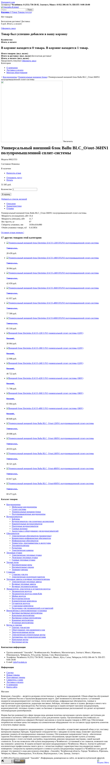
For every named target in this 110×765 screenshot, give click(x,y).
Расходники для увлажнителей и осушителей (32, 608)
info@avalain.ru (20, 662)
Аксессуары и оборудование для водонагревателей (35, 531)
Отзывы (10, 208)
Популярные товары (15, 677)
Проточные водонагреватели (25, 526)
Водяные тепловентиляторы (25, 586)
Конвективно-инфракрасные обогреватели (31, 538)
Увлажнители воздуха (22, 591)
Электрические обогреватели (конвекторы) (31, 536)
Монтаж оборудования (16, 72)
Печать (9, 180)
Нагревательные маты (22, 565)
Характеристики (14, 206)
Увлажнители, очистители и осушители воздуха (28, 589)
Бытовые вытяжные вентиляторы (27, 613)
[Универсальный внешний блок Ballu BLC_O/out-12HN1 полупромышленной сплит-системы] (50, 423)
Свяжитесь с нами (14, 680)
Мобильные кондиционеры (24, 507)
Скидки (10, 672)
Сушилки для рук (20, 574)
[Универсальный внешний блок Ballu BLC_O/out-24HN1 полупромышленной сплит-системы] (50, 453)
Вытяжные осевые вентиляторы (26, 618)
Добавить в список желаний (14, 199)
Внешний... (10, 338)
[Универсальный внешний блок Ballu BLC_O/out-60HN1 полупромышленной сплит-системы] (50, 483)
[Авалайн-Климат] (10, 7)
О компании (12, 68)
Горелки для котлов (21, 627)
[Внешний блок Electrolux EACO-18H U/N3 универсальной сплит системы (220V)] (44, 348)
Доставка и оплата (14, 70)
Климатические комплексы (24, 601)
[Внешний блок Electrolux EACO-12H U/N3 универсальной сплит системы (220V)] (44, 333)
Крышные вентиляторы (23, 620)
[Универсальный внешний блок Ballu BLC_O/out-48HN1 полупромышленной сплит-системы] (50, 468)
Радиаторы (17, 548)
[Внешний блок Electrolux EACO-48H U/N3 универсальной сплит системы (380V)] (44, 408)
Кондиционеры (10, 77)
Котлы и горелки (14, 625)
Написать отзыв (13, 173)
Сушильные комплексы (22, 606)
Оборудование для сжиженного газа (28, 630)
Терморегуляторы (20, 569)
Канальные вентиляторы (23, 615)
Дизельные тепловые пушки (25, 557)
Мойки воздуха (19, 596)
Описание (11, 203)
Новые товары (13, 675)
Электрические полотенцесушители (28, 577)
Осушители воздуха (21, 603)
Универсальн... (12, 248)
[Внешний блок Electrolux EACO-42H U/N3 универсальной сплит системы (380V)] (44, 378)
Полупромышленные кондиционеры (28, 514)
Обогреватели (12, 533)
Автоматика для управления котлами (29, 637)
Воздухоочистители (21, 598)
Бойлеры (16, 519)
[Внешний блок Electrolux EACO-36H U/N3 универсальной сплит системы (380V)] (44, 393)
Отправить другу (14, 177)
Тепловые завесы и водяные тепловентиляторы (28, 579)
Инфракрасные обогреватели (25, 541)
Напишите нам (8, 2)
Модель (5, 159)
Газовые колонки (20, 528)
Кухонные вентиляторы (23, 622)
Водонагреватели (14, 516)
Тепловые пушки (14, 553)
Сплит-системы (19, 509)
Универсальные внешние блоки (32, 77)
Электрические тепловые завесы (27, 581)
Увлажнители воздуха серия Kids (27, 594)
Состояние (6, 164)
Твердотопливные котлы (23, 632)
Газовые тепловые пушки (23, 560)
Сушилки (10, 572)
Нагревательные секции (23, 567)
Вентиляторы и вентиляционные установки (26, 610)
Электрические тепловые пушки (27, 555)
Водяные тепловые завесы (24, 584)
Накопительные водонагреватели (27, 524)
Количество (6, 189)
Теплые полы (12, 562)
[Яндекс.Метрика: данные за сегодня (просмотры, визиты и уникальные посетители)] (103, 761)
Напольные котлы (20, 639)
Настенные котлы (20, 642)
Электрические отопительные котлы (28, 635)
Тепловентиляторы (20, 545)
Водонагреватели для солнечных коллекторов (33, 521)
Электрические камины (23, 550)
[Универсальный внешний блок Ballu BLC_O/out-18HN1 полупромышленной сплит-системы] (50, 438)
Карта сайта (11, 687)
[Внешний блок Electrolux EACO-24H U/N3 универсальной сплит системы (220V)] (44, 363)
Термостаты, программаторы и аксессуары (31, 543)
